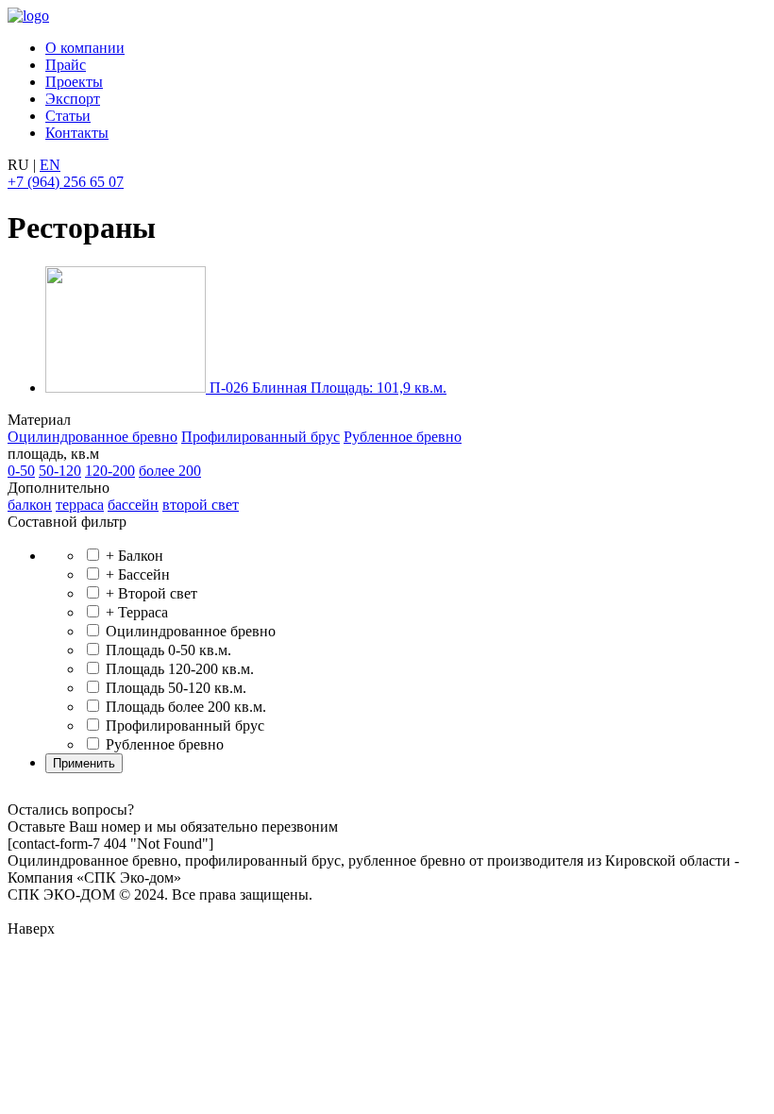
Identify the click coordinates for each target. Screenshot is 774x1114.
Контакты (77, 133)
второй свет (200, 505)
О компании (85, 48)
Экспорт (72, 99)
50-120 (60, 471)
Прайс (65, 65)
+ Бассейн (136, 574)
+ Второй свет (149, 593)
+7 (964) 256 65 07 (66, 182)
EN (50, 165)
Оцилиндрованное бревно (92, 437)
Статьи (68, 116)
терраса (80, 505)
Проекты (74, 82)
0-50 (21, 471)
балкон (30, 505)
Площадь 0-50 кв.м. (166, 650)
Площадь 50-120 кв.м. (174, 688)
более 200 (170, 471)
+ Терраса (135, 612)
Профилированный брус (260, 437)
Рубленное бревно (403, 437)
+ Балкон (132, 556)
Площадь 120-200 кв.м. (178, 669)
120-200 (110, 471)
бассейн (133, 505)
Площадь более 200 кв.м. (184, 707)
